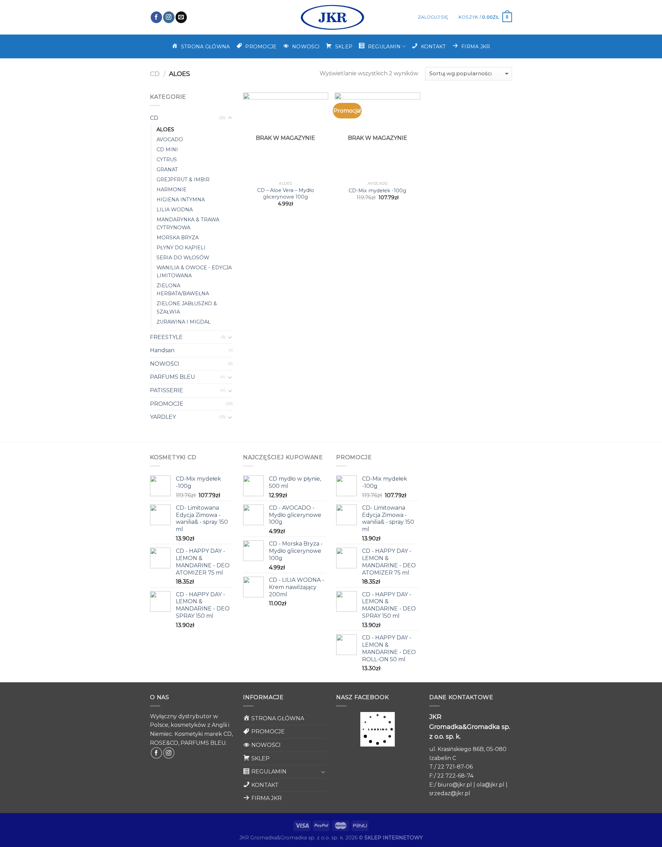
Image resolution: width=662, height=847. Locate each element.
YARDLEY (163, 417)
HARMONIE (172, 189)
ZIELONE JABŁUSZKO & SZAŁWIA (187, 307)
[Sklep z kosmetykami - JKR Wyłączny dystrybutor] (331, 17)
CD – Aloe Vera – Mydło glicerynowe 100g (285, 193)
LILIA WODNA (175, 209)
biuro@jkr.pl (455, 784)
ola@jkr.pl (490, 784)
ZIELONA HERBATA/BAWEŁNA (183, 289)
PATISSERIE (166, 390)
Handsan (162, 350)
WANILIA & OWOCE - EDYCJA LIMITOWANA (194, 271)
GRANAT (167, 169)
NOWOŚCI (164, 363)
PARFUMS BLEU (172, 377)
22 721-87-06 (455, 766)
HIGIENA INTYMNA (181, 199)
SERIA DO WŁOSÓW (183, 257)
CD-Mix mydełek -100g (377, 190)
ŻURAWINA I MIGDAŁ (183, 322)
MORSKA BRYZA (178, 237)
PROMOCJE (166, 404)
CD (155, 74)
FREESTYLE (166, 337)
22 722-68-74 (455, 775)
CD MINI (167, 149)
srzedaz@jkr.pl (449, 793)
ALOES (165, 129)
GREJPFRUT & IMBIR (183, 179)
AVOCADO (170, 139)
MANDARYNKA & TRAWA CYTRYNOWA (188, 223)
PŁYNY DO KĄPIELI (181, 247)
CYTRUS (167, 159)
